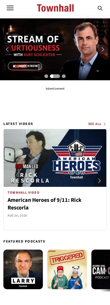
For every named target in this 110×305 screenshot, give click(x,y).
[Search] (100, 8)
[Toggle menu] (10, 8)
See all (95, 124)
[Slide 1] (46, 76)
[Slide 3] (64, 76)
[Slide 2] (55, 76)
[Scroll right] (99, 181)
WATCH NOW (28, 66)
